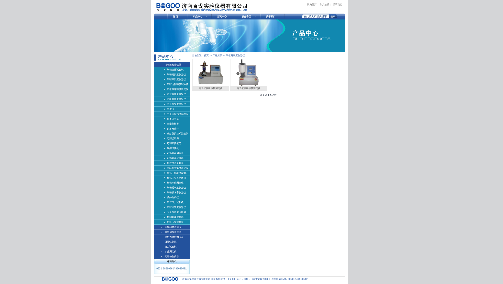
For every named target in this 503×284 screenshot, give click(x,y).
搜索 (332, 16)
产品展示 (217, 55)
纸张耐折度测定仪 (176, 74)
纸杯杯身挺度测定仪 (177, 168)
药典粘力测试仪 (173, 227)
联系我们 (337, 4)
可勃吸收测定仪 (175, 153)
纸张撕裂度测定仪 (176, 104)
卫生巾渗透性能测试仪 (178, 212)
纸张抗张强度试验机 (177, 84)
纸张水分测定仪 (175, 182)
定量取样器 (173, 123)
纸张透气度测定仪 (176, 187)
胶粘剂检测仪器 (173, 232)
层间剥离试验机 (175, 217)
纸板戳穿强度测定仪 (177, 89)
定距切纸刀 (173, 138)
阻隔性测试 (170, 241)
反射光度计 (173, 128)
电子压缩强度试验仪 (177, 113)
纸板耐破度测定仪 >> (178, 99)
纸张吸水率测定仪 (176, 192)
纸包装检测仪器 (173, 64)
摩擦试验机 (173, 148)
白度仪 (170, 109)
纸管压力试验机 (175, 202)
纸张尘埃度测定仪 (176, 177)
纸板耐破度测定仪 (235, 55)
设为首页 (312, 4)
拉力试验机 (170, 246)
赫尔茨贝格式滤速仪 (177, 133)
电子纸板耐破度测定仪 (210, 88)
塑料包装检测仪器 (174, 236)
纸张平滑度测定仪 (176, 79)
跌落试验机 (173, 118)
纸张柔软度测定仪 (176, 207)
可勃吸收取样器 (175, 158)
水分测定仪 (170, 251)
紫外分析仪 (173, 197)
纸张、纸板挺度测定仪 (178, 173)
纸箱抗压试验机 (175, 69)
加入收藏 (324, 4)
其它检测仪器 (172, 256)
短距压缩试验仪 (175, 222)
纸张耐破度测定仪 (176, 94)
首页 (206, 55)
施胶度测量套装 (175, 163)
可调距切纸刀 (174, 143)
